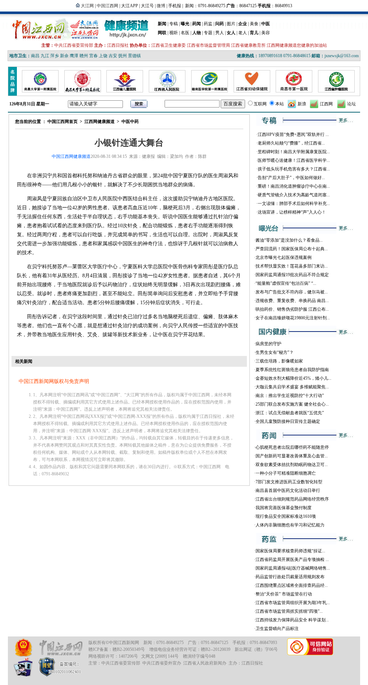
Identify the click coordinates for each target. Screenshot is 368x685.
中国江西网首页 (62, 121)
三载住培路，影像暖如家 (279, 361)
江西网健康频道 (99, 121)
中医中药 (130, 121)
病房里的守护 (268, 343)
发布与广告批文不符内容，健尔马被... (292, 291)
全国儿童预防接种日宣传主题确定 (288, 421)
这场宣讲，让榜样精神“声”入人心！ (292, 212)
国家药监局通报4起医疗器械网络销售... (293, 568)
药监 (208, 23)
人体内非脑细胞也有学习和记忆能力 (290, 525)
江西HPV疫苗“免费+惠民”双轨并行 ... (293, 134)
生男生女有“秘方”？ (275, 352)
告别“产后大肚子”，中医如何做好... (291, 177)
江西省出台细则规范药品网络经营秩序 (292, 499)
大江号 (147, 5)
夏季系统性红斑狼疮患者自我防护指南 (292, 369)
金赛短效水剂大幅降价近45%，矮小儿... (293, 378)
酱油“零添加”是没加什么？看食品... (289, 240)
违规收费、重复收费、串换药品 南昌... (292, 300)
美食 (254, 23)
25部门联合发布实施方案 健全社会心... (292, 404)
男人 (219, 32)
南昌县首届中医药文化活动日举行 (288, 490)
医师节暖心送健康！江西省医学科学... (294, 160)
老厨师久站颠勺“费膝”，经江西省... (291, 143)
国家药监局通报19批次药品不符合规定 (292, 274)
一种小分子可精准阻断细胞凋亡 (286, 473)
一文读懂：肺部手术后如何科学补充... (294, 203)
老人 (242, 32)
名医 (185, 32)
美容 (265, 32)
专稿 (173, 23)
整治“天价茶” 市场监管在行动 (284, 594)
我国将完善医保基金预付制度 (284, 507)
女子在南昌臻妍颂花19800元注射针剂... (293, 317)
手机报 (174, 5)
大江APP (129, 5)
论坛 (351, 103)
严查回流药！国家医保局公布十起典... (292, 248)
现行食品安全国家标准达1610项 (286, 516)
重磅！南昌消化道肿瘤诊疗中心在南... (294, 186)
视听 (173, 32)
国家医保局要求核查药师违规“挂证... (290, 550)
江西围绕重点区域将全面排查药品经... (292, 585)
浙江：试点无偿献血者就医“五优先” (290, 412)
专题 (208, 32)
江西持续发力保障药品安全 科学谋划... (292, 619)
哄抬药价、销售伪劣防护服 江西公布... (292, 309)
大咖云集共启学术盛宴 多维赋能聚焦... (292, 386)
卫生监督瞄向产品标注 (277, 628)
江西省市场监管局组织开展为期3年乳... (293, 602)
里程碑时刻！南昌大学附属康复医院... (294, 151)
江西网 (326, 103)
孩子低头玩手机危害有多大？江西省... (294, 169)
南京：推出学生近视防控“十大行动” (290, 395)
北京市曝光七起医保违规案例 (284, 257)
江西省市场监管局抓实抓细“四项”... (289, 611)
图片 (231, 23)
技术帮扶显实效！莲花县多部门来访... (292, 266)
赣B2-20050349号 (128, 649)
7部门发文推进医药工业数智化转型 (289, 481)
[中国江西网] (60, 647)
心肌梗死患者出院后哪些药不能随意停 (292, 447)
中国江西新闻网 (124, 642)
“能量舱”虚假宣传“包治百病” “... (286, 283)
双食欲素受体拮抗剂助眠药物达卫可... (292, 464)
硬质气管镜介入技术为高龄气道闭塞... (294, 194)
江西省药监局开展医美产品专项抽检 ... (292, 559)
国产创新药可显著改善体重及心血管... (292, 455)
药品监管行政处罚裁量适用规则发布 (290, 576)
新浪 (302, 103)
